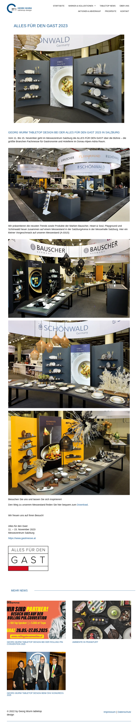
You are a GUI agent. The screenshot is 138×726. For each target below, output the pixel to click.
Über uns (124, 6)
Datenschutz (124, 712)
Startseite (58, 6)
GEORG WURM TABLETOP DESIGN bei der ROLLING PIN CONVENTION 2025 (35, 643)
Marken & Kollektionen (80, 6)
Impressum (110, 712)
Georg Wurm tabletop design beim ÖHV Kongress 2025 (35, 694)
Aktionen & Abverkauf (89, 11)
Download (82, 504)
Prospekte (110, 11)
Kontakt (124, 11)
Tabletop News (107, 6)
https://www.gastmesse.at (22, 538)
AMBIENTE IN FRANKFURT (85, 642)
